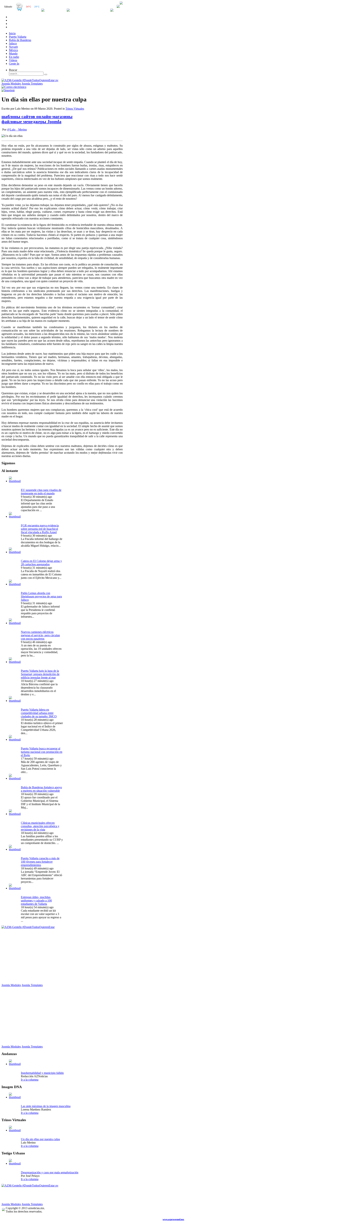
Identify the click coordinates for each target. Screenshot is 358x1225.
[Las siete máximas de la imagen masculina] (15, 1097)
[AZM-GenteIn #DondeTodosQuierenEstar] (28, 927)
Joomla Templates (32, 83)
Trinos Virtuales (74, 108)
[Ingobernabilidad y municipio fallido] (15, 1064)
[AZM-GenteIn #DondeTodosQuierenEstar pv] (29, 80)
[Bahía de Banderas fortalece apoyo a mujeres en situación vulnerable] (15, 778)
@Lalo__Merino (17, 129)
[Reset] (45, 74)
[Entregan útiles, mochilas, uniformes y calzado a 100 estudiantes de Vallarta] (15, 888)
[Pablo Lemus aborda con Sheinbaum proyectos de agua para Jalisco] (15, 584)
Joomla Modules (11, 83)
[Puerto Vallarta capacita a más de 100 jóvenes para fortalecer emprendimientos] (15, 849)
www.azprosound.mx (173, 1219)
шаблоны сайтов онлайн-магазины (37, 116)
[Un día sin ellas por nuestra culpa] (15, 1130)
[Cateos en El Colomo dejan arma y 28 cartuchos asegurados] (15, 552)
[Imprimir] (8, 90)
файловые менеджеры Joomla (31, 121)
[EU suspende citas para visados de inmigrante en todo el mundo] (15, 481)
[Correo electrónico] (13, 87)
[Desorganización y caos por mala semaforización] (15, 1163)
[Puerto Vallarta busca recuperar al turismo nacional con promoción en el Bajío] (15, 739)
